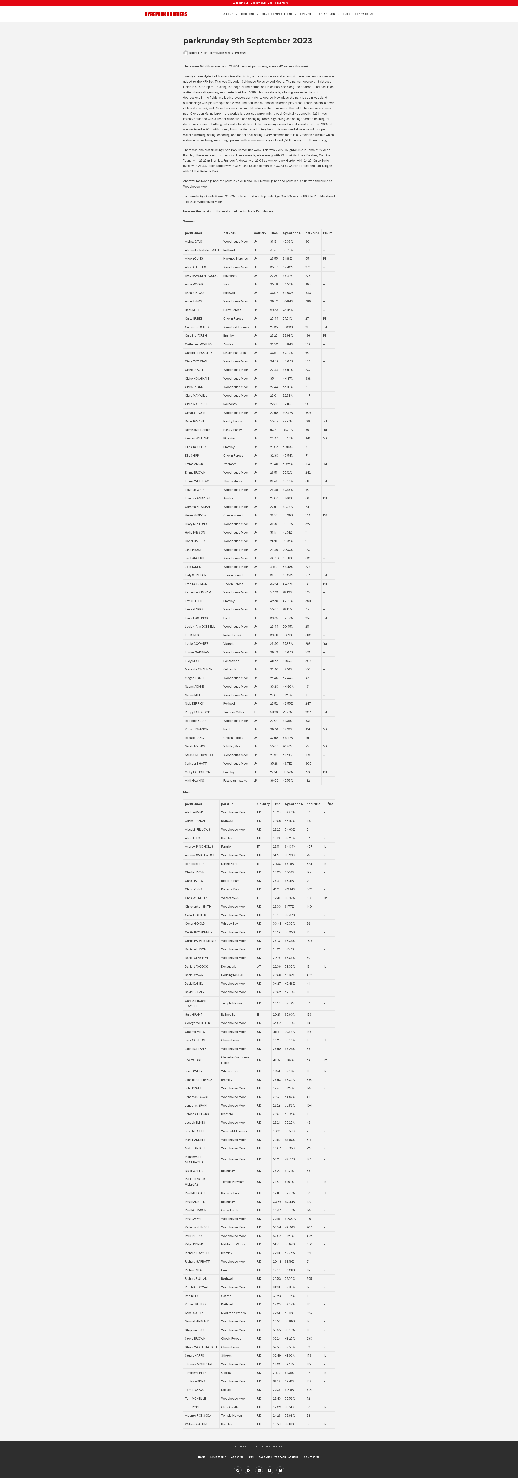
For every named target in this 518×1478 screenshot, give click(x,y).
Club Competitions (277, 14)
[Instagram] (280, 1470)
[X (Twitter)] (270, 1470)
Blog (347, 14)
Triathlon (327, 14)
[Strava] (259, 1470)
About (228, 14)
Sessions (248, 14)
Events (305, 14)
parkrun (240, 53)
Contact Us (364, 14)
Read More (282, 2)
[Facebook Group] (248, 1470)
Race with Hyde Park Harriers (279, 1457)
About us (237, 1457)
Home (201, 1457)
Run (251, 1457)
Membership (218, 1457)
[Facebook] (238, 1470)
